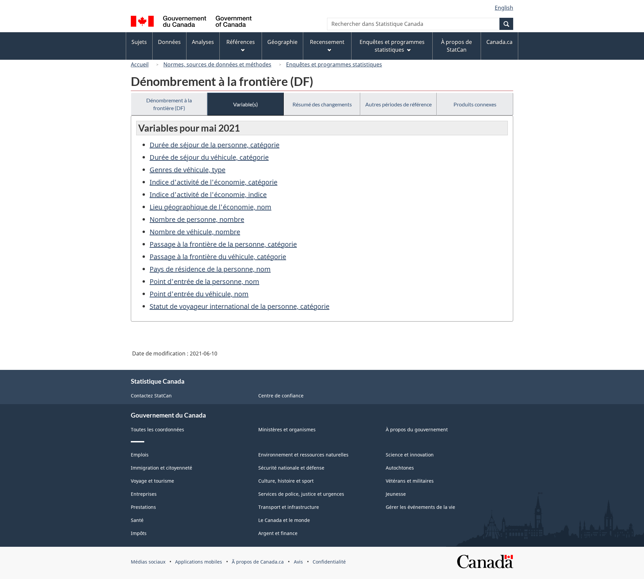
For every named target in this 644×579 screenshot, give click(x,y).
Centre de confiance (281, 395)
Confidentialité (329, 562)
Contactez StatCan (151, 395)
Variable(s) (245, 104)
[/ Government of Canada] (191, 22)
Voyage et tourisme (152, 481)
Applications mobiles (198, 562)
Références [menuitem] (240, 42)
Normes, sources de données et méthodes (217, 64)
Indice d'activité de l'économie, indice (208, 194)
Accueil (140, 64)
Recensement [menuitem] (327, 42)
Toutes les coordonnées (157, 429)
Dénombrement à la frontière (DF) (169, 104)
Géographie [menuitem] (282, 42)
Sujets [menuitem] (139, 42)
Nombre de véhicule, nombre (195, 231)
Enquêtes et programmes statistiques (334, 64)
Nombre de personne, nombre (197, 219)
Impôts (139, 533)
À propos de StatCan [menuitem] (456, 45)
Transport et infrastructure (288, 507)
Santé (137, 520)
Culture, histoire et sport (286, 481)
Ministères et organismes (287, 429)
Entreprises (144, 494)
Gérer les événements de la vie (420, 507)
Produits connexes (474, 104)
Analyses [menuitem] (203, 42)
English (504, 7)
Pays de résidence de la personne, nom (210, 269)
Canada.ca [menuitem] (499, 42)
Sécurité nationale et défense (291, 468)
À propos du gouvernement (417, 429)
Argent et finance (278, 533)
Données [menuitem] (169, 42)
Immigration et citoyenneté (161, 468)
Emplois (140, 454)
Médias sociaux (148, 562)
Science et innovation (410, 454)
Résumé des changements (322, 104)
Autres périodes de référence (398, 104)
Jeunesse (396, 494)
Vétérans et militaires (410, 481)
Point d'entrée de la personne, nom (204, 281)
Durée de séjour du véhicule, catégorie (209, 157)
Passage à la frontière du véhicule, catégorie (218, 256)
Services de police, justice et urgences (301, 494)
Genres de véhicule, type (187, 169)
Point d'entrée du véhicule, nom (199, 293)
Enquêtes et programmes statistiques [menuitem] (392, 45)
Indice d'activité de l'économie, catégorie (213, 182)
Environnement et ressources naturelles (303, 454)
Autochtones (400, 468)
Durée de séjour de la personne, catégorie (214, 144)
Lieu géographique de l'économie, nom (210, 206)
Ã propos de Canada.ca (258, 562)
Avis (298, 562)
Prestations (143, 507)
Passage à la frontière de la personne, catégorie (223, 244)
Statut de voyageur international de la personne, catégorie (239, 306)
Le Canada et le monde (284, 520)
